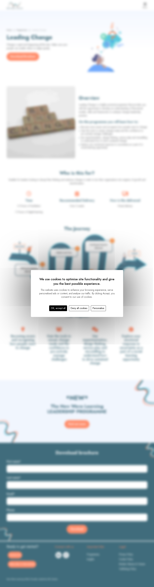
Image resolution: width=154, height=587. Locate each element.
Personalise (98, 308)
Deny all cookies (79, 308)
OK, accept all (58, 308)
